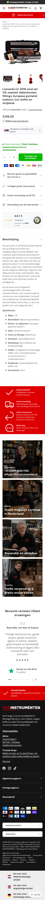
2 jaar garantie (35, 109)
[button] (41, 8)
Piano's (30, 857)
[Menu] (4, 8)
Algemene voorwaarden (10, 853)
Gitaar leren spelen (17, 862)
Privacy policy (37, 855)
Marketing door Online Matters (27, 849)
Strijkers (32, 860)
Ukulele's (23, 860)
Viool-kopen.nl (31, 862)
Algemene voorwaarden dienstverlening (16, 855)
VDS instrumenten (14, 842)
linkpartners (6, 864)
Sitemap (6, 761)
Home (4, 22)
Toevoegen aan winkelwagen (30, 157)
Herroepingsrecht (19, 857)
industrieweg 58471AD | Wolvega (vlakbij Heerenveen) (12, 742)
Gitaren (15, 860)
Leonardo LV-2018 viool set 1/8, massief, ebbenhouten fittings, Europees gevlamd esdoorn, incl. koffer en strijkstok (21, 26)
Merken (5, 862)
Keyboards (6, 860)
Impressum (6, 857)
